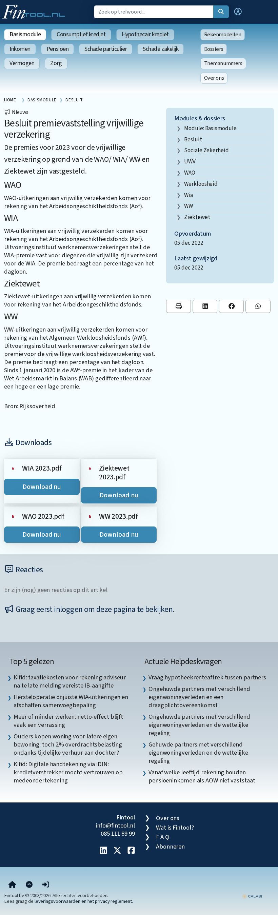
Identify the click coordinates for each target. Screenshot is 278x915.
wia (188, 195)
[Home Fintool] (35, 11)
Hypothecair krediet (145, 34)
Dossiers (213, 49)
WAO (189, 172)
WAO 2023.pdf (43, 516)
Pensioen (57, 49)
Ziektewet (197, 217)
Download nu (41, 487)
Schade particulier (105, 49)
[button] (238, 11)
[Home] (12, 885)
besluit (193, 139)
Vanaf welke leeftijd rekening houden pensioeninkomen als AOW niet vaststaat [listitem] (201, 776)
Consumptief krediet (81, 34)
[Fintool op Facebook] (131, 851)
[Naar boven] (29, 885)
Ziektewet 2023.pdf (114, 472)
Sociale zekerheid (206, 150)
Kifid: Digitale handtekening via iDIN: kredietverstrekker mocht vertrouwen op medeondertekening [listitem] (68, 772)
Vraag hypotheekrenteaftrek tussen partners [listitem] (207, 677)
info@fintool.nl (115, 825)
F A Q (163, 837)
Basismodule (25, 34)
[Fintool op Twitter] (117, 851)
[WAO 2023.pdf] (13, 516)
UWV (190, 161)
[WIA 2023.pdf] (13, 468)
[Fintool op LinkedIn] (103, 851)
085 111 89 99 (118, 833)
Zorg (56, 63)
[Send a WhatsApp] (257, 306)
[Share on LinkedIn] (205, 306)
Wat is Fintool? (175, 827)
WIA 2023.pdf (41, 468)
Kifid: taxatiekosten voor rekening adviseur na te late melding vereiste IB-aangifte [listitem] (70, 681)
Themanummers (223, 63)
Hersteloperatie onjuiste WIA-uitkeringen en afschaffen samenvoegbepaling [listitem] (71, 701)
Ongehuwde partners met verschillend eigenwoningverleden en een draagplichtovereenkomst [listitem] (199, 697)
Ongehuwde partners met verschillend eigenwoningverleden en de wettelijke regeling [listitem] (199, 724)
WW (188, 206)
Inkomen (20, 49)
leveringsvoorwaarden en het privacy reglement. (84, 901)
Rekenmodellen (222, 35)
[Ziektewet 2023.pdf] (90, 468)
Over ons (214, 78)
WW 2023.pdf (118, 516)
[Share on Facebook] (231, 306)
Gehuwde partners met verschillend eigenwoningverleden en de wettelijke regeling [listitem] (198, 752)
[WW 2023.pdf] (90, 516)
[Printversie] (178, 306)
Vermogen (21, 63)
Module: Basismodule (210, 128)
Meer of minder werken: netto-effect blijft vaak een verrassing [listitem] (68, 720)
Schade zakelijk (160, 49)
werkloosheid (201, 184)
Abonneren (170, 846)
